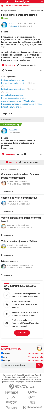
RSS (26, 377)
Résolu (5, 18)
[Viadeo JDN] (32, 402)
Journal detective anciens (12, 95)
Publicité (38, 375)
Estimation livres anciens (11, 107)
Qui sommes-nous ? (9, 375)
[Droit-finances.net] (32, 397)
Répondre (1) (10, 65)
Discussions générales (21, 6)
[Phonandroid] (32, 407)
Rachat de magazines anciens (14, 98)
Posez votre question (28, 65)
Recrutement (33, 377)
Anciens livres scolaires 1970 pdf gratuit (18, 101)
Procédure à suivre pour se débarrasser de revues (21, 104)
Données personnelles (10, 379)
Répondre (13, 162)
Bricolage (6, 360)
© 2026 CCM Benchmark (33, 382)
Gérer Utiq (38, 379)
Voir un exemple (35, 353)
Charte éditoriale (28, 375)
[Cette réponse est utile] (17, 154)
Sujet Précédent (10, 10)
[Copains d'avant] (11, 402)
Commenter (10, 155)
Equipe (19, 375)
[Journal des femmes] (11, 392)
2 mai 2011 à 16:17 (26, 26)
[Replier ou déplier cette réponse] (42, 120)
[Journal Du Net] (11, 397)
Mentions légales (8, 382)
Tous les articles (18, 377)
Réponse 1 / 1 (6, 120)
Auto (5, 357)
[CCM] (32, 392)
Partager (8, 70)
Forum (8, 6)
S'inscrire (22, 333)
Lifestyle (6, 353)
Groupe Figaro (20, 382)
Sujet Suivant (36, 10)
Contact (9, 377)
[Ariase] (11, 407)
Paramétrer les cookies (26, 379)
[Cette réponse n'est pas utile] (25, 154)
